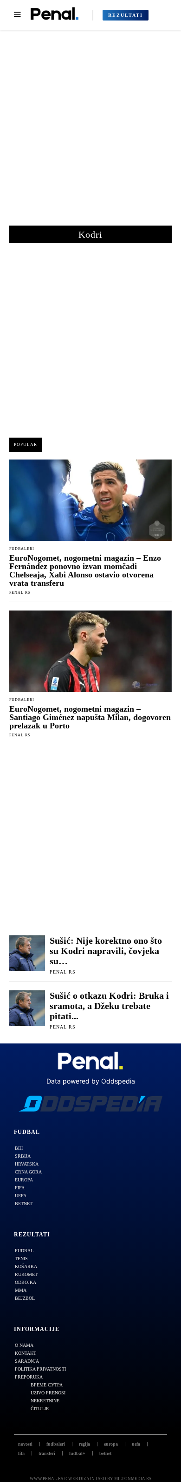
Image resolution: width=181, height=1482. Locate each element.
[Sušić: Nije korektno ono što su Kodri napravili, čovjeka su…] (27, 953)
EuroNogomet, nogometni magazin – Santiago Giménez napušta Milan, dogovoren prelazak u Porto (90, 717)
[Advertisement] (90, 132)
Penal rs (19, 592)
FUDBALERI (21, 549)
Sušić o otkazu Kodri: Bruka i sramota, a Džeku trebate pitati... (109, 1005)
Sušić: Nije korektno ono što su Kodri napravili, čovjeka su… (106, 950)
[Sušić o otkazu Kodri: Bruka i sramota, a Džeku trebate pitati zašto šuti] (27, 1008)
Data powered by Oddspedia (90, 1081)
